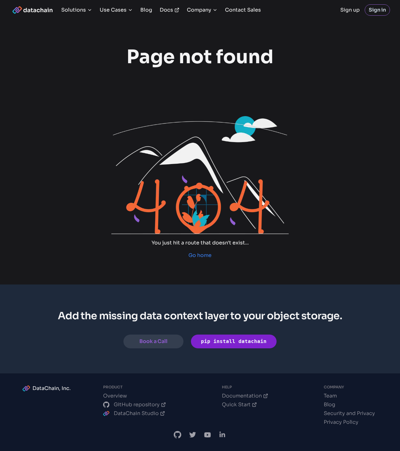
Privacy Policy (341, 422)
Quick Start (236, 404)
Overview (115, 395)
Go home (200, 255)
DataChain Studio (136, 413)
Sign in (377, 10)
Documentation (242, 395)
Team (330, 395)
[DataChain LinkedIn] (222, 434)
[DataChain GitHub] (177, 434)
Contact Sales (243, 10)
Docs (166, 10)
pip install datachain (234, 341)
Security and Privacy (349, 413)
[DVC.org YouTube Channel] (207, 434)
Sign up (350, 10)
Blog (146, 10)
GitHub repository (137, 404)
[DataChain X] (192, 434)
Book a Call (153, 341)
